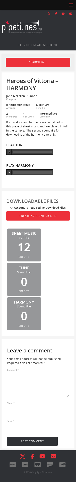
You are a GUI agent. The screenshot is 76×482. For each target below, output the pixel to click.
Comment (13, 369)
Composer (12, 99)
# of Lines (28, 117)
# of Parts (11, 117)
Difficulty (45, 117)
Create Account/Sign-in (38, 216)
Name (11, 403)
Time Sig (40, 108)
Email (10, 420)
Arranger (11, 108)
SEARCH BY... (38, 62)
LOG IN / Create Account (38, 45)
